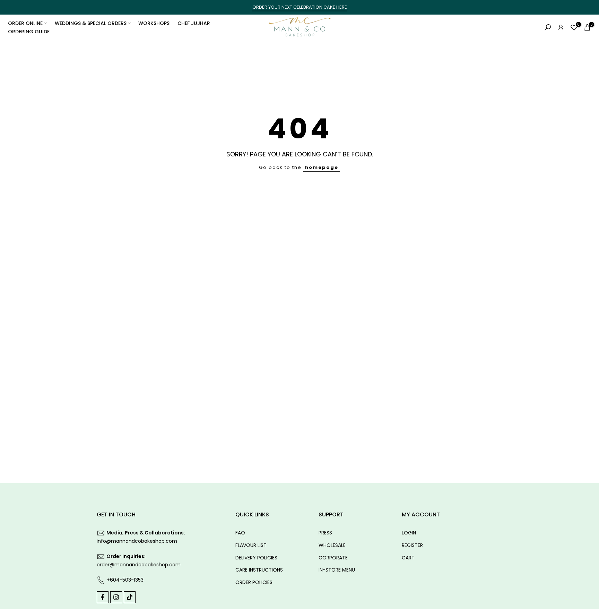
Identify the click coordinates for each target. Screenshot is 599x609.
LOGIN (409, 532)
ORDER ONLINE (25, 23)
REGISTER (412, 545)
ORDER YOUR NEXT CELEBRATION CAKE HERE (299, 7)
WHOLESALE (332, 545)
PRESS (325, 532)
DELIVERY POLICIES (256, 557)
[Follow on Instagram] (116, 597)
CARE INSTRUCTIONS (259, 569)
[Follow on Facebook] (102, 597)
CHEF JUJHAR (193, 23)
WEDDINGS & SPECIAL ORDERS (91, 23)
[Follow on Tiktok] (130, 597)
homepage (321, 167)
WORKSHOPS (154, 23)
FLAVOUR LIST (251, 545)
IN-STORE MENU (337, 569)
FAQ (240, 532)
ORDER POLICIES (253, 582)
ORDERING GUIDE (29, 31)
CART (408, 557)
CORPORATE (333, 557)
